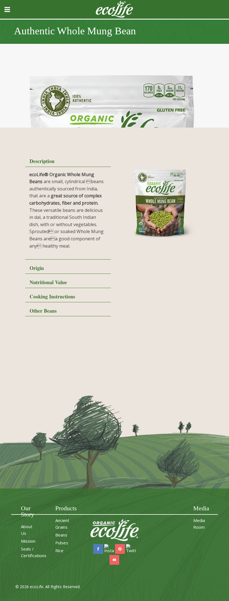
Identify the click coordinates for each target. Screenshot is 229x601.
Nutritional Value (48, 282)
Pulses (61, 542)
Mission (28, 541)
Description (42, 161)
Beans (61, 535)
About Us (26, 530)
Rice (59, 550)
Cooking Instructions (52, 296)
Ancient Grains (62, 524)
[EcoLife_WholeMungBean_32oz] (161, 203)
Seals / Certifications (33, 552)
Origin (37, 268)
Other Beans (43, 310)
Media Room (199, 524)
